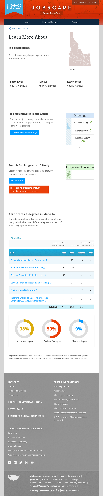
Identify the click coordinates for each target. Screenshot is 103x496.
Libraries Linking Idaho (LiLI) (66, 399)
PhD (91, 252)
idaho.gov (93, 2)
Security (58, 482)
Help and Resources (51, 22)
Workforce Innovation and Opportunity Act (26, 455)
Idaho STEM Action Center (65, 408)
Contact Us (13, 395)
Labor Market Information (25, 402)
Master (81, 252)
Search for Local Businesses (26, 415)
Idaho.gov (75, 479)
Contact (75, 22)
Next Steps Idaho (61, 386)
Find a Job (12, 433)
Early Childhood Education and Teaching (30, 282)
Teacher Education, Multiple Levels (27, 275)
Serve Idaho (15, 409)
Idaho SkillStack (61, 404)
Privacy (47, 482)
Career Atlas (59, 390)
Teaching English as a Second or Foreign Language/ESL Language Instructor (29, 299)
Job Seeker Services (16, 437)
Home (27, 22)
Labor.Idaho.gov (60, 479)
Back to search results (19, 28)
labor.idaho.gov (80, 2)
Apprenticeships (15, 446)
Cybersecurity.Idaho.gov (75, 482)
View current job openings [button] (24, 132)
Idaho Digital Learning (63, 395)
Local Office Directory (17, 441)
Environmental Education (23, 290)
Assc (64, 252)
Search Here (17, 180)
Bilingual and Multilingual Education (28, 260)
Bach (71, 252)
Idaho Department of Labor (25, 428)
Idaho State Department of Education (70, 412)
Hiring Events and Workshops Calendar (25, 450)
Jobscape (13, 382)
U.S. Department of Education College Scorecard (70, 419)
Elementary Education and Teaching (28, 267)
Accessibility (35, 482)
